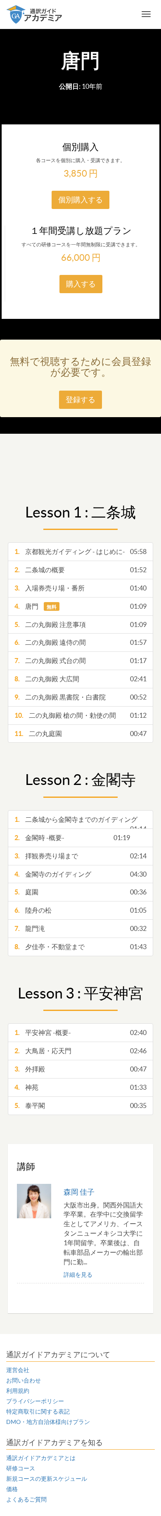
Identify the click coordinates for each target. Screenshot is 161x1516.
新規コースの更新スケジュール (46, 1478)
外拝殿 (80, 1069)
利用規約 (17, 1390)
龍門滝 (80, 928)
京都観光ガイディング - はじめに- (80, 551)
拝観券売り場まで (80, 856)
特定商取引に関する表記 (38, 1411)
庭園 (80, 892)
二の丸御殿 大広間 (80, 679)
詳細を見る (78, 1274)
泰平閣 (80, 1105)
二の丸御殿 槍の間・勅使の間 (80, 715)
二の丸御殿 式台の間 (80, 660)
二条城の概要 (80, 569)
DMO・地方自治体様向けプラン (48, 1422)
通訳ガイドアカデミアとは (41, 1458)
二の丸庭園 (80, 733)
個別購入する (80, 199)
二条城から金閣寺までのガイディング (80, 822)
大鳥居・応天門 (80, 1050)
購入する (81, 283)
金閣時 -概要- (72, 837)
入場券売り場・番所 (80, 588)
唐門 (80, 606)
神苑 (80, 1087)
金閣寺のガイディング (80, 874)
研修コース (20, 1468)
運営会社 (17, 1370)
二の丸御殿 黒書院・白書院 (80, 697)
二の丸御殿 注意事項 (80, 624)
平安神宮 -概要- (80, 1032)
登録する (80, 399)
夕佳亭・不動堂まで (80, 946)
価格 (12, 1489)
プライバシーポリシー (35, 1401)
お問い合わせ (23, 1380)
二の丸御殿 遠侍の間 (80, 642)
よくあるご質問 (26, 1499)
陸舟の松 (80, 910)
